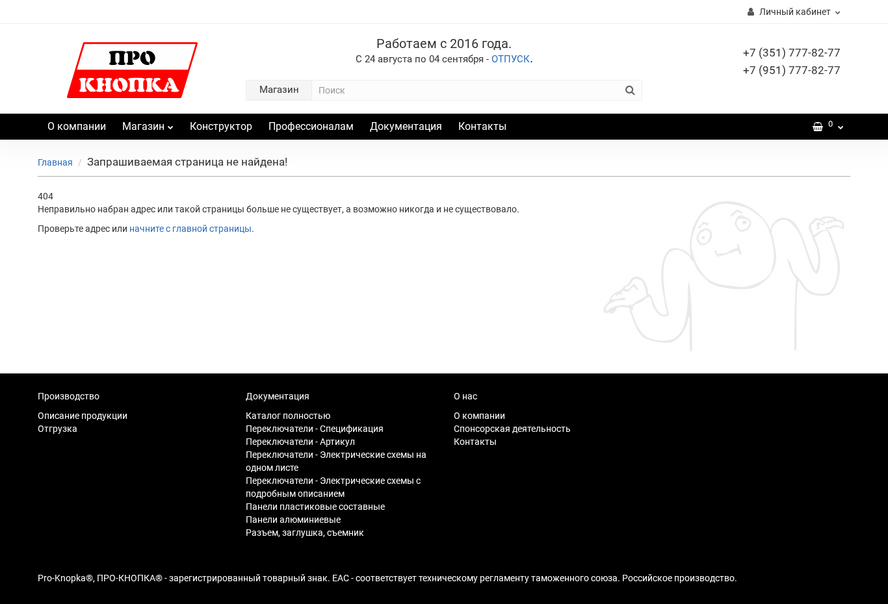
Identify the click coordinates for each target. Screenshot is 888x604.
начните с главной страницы (190, 228)
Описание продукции (82, 415)
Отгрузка (57, 428)
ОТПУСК (510, 59)
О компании (76, 126)
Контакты (482, 126)
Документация (406, 126)
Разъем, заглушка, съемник (305, 532)
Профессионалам (311, 126)
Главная (55, 162)
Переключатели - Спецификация (315, 428)
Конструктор (221, 126)
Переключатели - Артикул (300, 441)
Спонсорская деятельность (512, 428)
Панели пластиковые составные (315, 506)
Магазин (143, 126)
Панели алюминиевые (293, 519)
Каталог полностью (288, 415)
